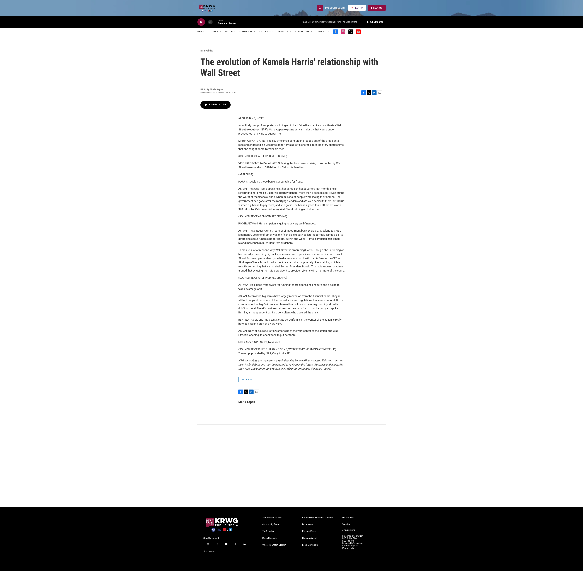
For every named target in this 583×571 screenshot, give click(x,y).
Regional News (309, 531)
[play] (201, 22)
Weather (346, 524)
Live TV (358, 8)
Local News (307, 524)
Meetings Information (352, 536)
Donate (378, 8)
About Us (283, 31)
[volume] (210, 22)
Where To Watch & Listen (274, 545)
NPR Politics (206, 50)
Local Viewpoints (310, 545)
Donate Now (348, 517)
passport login (335, 8)
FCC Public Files (349, 538)
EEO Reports (348, 541)
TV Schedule (268, 531)
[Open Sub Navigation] (206, 31)
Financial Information (352, 543)
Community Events (271, 524)
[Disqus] (291, 466)
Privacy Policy (348, 548)
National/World (309, 538)
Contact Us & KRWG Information (317, 517)
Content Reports (350, 546)
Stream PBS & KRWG (272, 517)
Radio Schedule (269, 538)
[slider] (215, 22)
